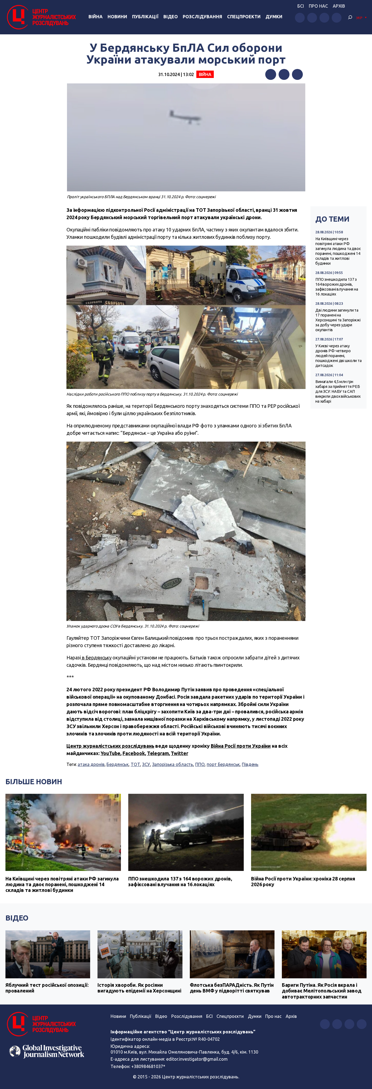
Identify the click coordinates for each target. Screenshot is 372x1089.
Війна (96, 16)
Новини (117, 16)
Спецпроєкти (230, 1016)
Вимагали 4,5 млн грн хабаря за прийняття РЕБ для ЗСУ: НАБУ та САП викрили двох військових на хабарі (338, 391)
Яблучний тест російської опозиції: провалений (46, 988)
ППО (200, 764)
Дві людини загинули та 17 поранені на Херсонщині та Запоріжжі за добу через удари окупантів (338, 320)
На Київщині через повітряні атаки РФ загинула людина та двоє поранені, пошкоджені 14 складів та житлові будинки (338, 251)
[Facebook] (270, 74)
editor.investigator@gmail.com (197, 1059)
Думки (274, 16)
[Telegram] (297, 74)
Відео (170, 16)
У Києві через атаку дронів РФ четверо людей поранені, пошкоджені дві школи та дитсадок (338, 356)
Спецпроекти (244, 16)
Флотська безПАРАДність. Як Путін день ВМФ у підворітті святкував (232, 988)
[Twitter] (284, 74)
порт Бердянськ (223, 764)
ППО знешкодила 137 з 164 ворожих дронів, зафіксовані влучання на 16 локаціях (336, 286)
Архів (339, 6)
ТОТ (135, 764)
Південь (250, 764)
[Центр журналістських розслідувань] (40, 17)
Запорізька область (172, 764)
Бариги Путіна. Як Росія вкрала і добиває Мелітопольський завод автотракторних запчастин (321, 990)
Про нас (318, 6)
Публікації (145, 16)
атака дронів (91, 764)
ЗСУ (146, 764)
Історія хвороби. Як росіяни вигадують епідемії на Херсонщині (139, 988)
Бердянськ (117, 764)
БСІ (300, 6)
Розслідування (202, 16)
